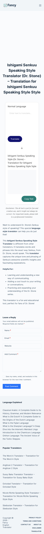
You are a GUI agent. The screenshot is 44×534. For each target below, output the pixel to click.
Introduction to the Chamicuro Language (21, 432)
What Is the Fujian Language (16, 423)
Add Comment (11, 354)
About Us (37, 524)
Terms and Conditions (32, 521)
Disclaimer (36, 528)
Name (8, 330)
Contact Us (26, 524)
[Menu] (40, 5)
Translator (36, 531)
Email (8, 338)
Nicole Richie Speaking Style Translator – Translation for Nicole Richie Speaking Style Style (22, 496)
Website (8, 346)
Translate (15, 139)
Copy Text (28, 199)
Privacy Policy (35, 518)
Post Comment (11, 386)
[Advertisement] (22, 33)
